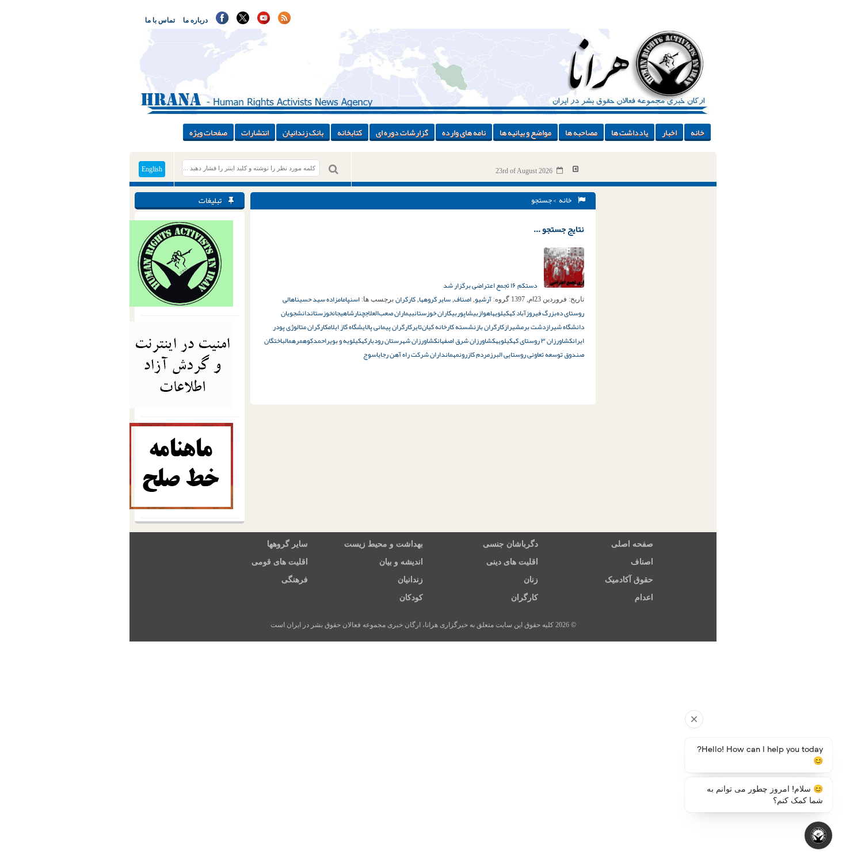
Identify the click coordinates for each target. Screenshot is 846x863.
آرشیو (483, 299)
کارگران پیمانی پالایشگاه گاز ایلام (370, 327)
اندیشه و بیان (401, 561)
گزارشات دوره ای (402, 132)
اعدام (644, 597)
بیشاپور (467, 313)
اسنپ (353, 299)
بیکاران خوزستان (435, 313)
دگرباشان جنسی (510, 544)
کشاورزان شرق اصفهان (466, 341)
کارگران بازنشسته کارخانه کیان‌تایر (458, 327)
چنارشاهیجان (349, 313)
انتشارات (255, 132)
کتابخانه (349, 132)
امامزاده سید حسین (321, 299)
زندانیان (410, 579)
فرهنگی (294, 579)
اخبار (669, 132)
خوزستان (322, 313)
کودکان (411, 597)
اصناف (462, 299)
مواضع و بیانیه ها (525, 132)
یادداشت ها (629, 132)
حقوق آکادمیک (629, 579)
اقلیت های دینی (512, 561)
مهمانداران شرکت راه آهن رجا (419, 354)
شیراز (512, 327)
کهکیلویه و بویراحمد (340, 341)
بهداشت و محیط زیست (383, 544)
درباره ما (195, 20)
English (152, 169)
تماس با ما (160, 20)
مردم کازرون (474, 354)
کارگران (405, 299)
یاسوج (371, 354)
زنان (531, 579)
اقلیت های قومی (279, 561)
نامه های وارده (464, 132)
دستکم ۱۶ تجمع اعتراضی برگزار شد (490, 285)
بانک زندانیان (303, 132)
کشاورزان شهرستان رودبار (402, 341)
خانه (697, 132)
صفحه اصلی (632, 544)
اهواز (485, 313)
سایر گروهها (435, 299)
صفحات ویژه (208, 132)
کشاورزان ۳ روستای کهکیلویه (534, 341)
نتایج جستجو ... (558, 229)
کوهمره (302, 341)
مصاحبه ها (581, 132)
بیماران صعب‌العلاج (389, 313)
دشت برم (533, 327)
